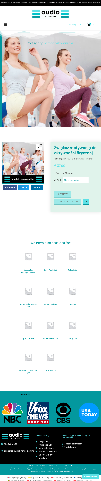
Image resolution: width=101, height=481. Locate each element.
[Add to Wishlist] (86, 202)
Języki (57, 180)
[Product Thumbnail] (39, 147)
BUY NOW (63, 194)
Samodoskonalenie (58, 43)
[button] (5, 24)
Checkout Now (68, 201)
